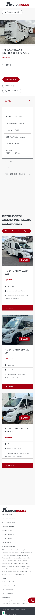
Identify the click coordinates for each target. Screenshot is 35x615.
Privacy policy (6, 609)
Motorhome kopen (7, 515)
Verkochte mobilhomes (8, 522)
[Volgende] (2, 55)
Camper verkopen (7, 542)
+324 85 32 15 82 (7, 590)
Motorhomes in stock (8, 518)
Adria (3, 550)
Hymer (16, 552)
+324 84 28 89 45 (7, 594)
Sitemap (22, 609)
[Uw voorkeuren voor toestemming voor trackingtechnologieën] (3, 613)
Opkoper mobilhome (8, 534)
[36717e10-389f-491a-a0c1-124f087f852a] (17, 32)
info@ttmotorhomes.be (9, 586)
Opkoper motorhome (8, 538)
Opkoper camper (7, 530)
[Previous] (2, 32)
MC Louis (22, 552)
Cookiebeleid (15, 609)
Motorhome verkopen (8, 527)
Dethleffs (11, 552)
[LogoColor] (17, 3)
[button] (32, 609)
